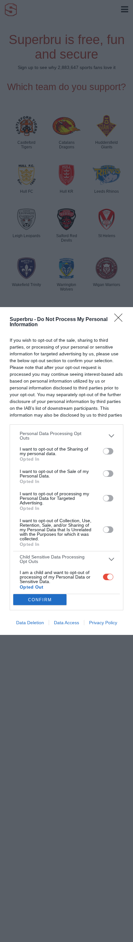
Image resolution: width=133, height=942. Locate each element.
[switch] (108, 451)
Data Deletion (30, 622)
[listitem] (66, 435)
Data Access (66, 622)
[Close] (120, 320)
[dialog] (66, 471)
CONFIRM (40, 599)
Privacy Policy (103, 622)
